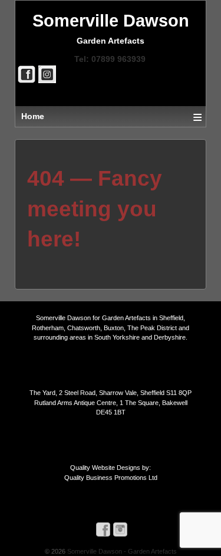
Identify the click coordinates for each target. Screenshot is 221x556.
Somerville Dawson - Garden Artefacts (121, 551)
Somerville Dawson (110, 20)
